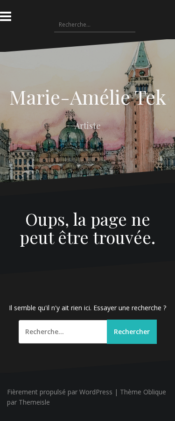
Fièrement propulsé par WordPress (59, 391)
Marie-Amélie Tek (87, 97)
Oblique (154, 391)
